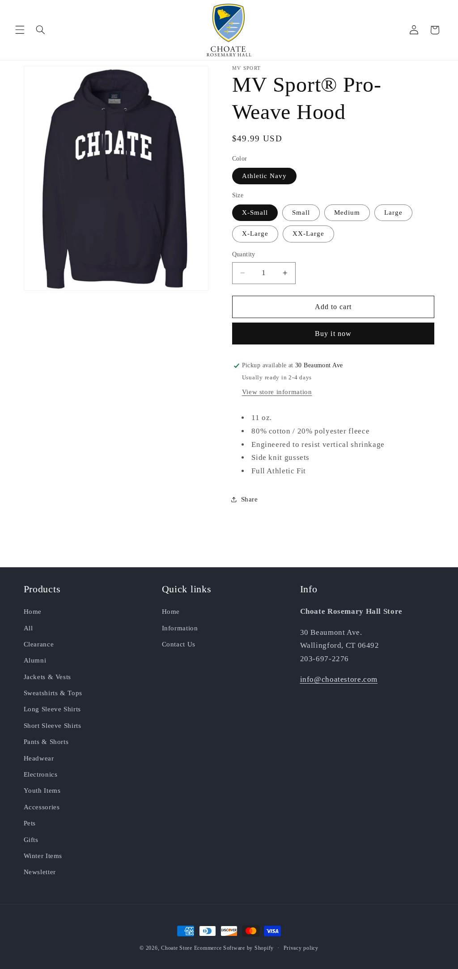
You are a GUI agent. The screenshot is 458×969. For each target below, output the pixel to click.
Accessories (42, 807)
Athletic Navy (264, 175)
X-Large (255, 233)
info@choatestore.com (339, 679)
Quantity (243, 254)
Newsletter (40, 872)
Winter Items (43, 855)
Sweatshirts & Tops (53, 693)
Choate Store (176, 948)
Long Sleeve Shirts (52, 709)
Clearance (39, 644)
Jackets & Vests (47, 676)
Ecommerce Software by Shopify (234, 948)
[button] (19, 30)
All (28, 628)
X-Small (255, 212)
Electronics (41, 774)
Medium (347, 212)
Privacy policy (301, 948)
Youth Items (42, 790)
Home (33, 611)
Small (301, 212)
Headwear (39, 758)
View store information (277, 391)
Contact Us (178, 644)
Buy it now (333, 333)
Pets (30, 823)
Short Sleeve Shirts (52, 725)
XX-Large (308, 233)
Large (393, 212)
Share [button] (249, 499)
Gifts (31, 839)
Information (180, 628)
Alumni (35, 660)
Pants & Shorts (46, 741)
